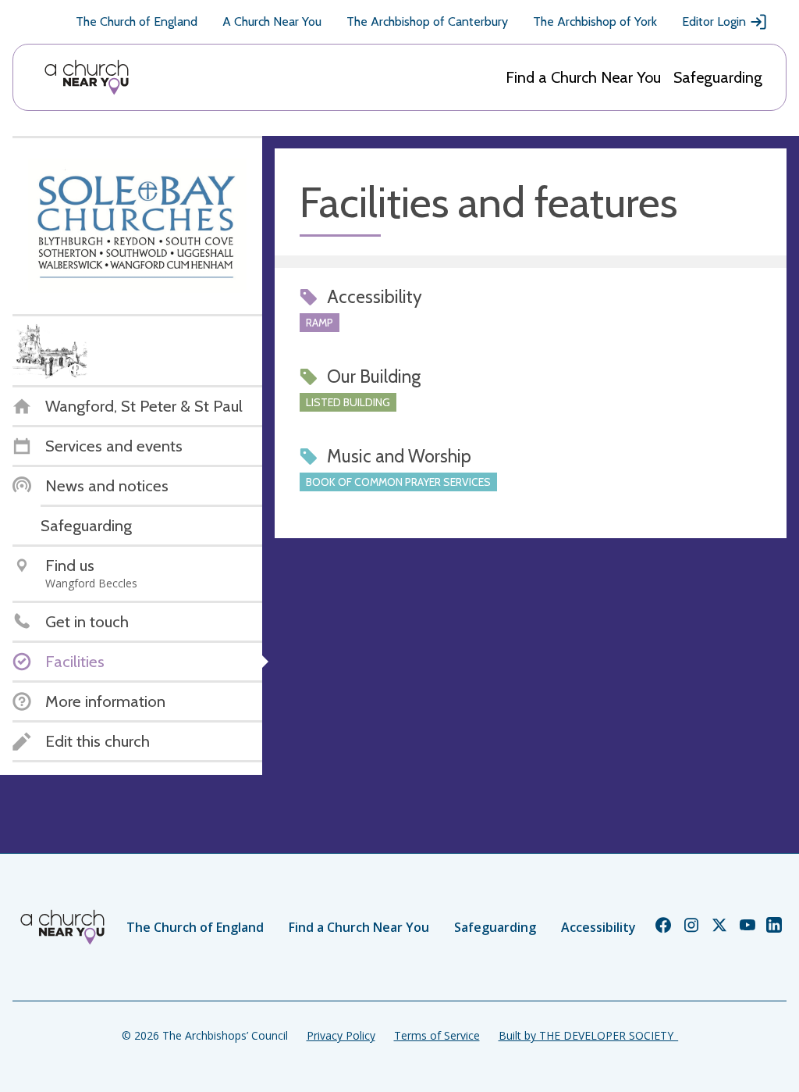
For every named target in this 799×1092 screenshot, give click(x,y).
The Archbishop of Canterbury (427, 21)
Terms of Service (437, 1035)
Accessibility (598, 927)
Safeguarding (717, 77)
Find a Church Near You (583, 77)
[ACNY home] (87, 77)
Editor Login (714, 21)
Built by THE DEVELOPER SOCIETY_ (588, 1035)
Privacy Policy (341, 1035)
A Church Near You (271, 21)
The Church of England (136, 21)
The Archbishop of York (595, 21)
